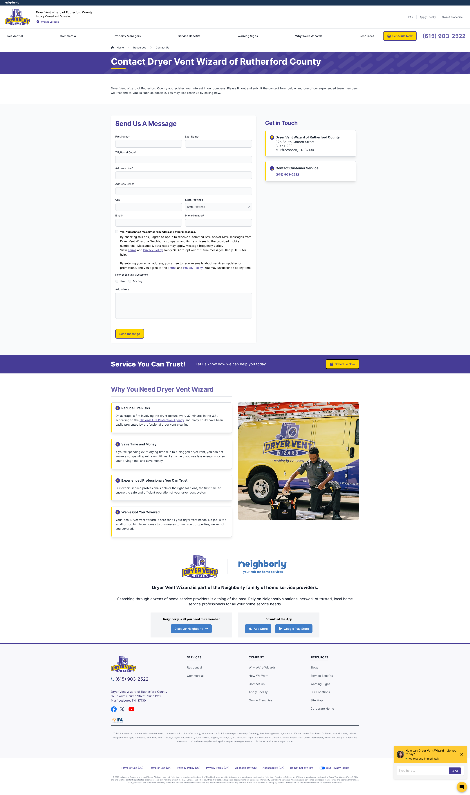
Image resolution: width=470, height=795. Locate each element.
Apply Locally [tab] (428, 17)
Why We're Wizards (262, 667)
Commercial (195, 675)
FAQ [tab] (410, 17)
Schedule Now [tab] (402, 36)
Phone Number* (194, 215)
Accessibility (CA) (273, 767)
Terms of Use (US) (132, 767)
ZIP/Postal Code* (125, 152)
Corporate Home (322, 708)
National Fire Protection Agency (162, 420)
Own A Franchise (260, 700)
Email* (119, 215)
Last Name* (192, 136)
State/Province (194, 199)
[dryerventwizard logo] (142, 664)
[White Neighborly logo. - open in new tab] (12, 2)
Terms (132, 250)
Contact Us (257, 684)
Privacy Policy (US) (188, 767)
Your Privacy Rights (337, 767)
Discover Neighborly (188, 628)
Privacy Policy (153, 250)
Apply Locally (258, 692)
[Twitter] (123, 709)
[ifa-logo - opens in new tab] (117, 720)
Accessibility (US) (246, 767)
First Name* (122, 136)
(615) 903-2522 (287, 174)
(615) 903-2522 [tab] (444, 36)
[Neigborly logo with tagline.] (262, 566)
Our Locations (320, 692)
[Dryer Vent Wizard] (17, 16)
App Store (261, 628)
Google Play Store (296, 628)
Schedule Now (345, 364)
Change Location (50, 21)
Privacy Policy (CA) (217, 767)
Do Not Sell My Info (301, 767)
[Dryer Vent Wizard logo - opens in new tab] (200, 566)
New (122, 281)
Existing (137, 281)
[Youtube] (131, 709)
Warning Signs (320, 684)
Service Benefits (321, 675)
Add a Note (122, 289)
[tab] (15, 36)
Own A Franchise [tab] (452, 17)
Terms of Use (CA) (160, 767)
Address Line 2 (124, 183)
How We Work (258, 675)
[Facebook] (114, 709)
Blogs (314, 667)
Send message (129, 334)
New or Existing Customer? (131, 274)
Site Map (316, 700)
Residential (194, 667)
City (117, 199)
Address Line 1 (124, 168)
